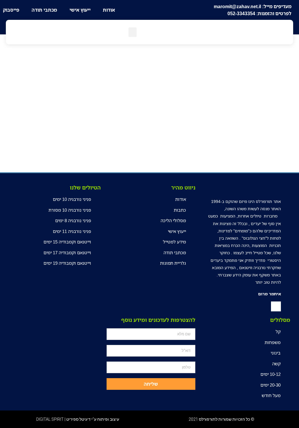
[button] (132, 32)
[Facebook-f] (276, 306)
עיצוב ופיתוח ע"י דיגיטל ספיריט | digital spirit (77, 419)
